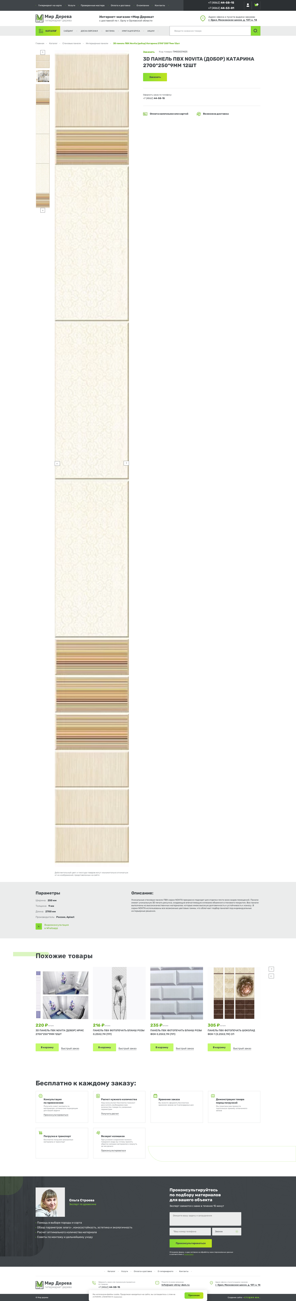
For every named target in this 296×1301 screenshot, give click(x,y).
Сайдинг (68, 31)
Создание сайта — (236, 1297)
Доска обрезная (89, 31)
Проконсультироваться (56, 1115)
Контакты (160, 5)
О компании (143, 5)
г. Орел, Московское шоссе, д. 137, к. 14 (232, 20)
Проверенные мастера (93, 5)
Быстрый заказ (70, 1048)
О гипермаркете (165, 1271)
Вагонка (110, 31)
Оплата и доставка (120, 5)
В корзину (47, 1047)
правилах (118, 1297)
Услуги (71, 5)
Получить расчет (110, 1113)
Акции (150, 31)
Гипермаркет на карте (50, 5)
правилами (188, 1254)
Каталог (51, 30)
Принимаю (194, 1295)
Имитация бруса (131, 31)
